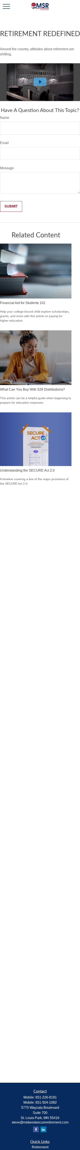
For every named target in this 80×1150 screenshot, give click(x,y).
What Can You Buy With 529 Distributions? (32, 389)
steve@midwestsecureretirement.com (40, 1122)
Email (4, 143)
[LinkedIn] (43, 1129)
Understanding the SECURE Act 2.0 (27, 470)
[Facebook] (36, 1129)
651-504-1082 (46, 1102)
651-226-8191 (46, 1097)
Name (4, 117)
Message (7, 168)
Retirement (40, 1147)
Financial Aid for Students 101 (22, 303)
